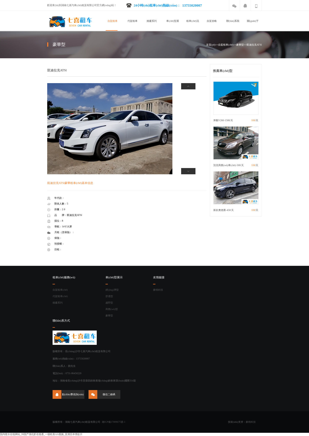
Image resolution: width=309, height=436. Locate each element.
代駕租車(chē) (60, 296)
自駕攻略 (212, 21)
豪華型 (240, 44)
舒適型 (109, 296)
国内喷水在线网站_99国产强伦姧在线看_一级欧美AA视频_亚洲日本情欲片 (41, 434)
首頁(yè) (210, 44)
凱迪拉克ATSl (254, 44)
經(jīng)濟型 (112, 290)
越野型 (109, 302)
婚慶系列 (152, 21)
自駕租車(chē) (225, 44)
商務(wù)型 (112, 309)
